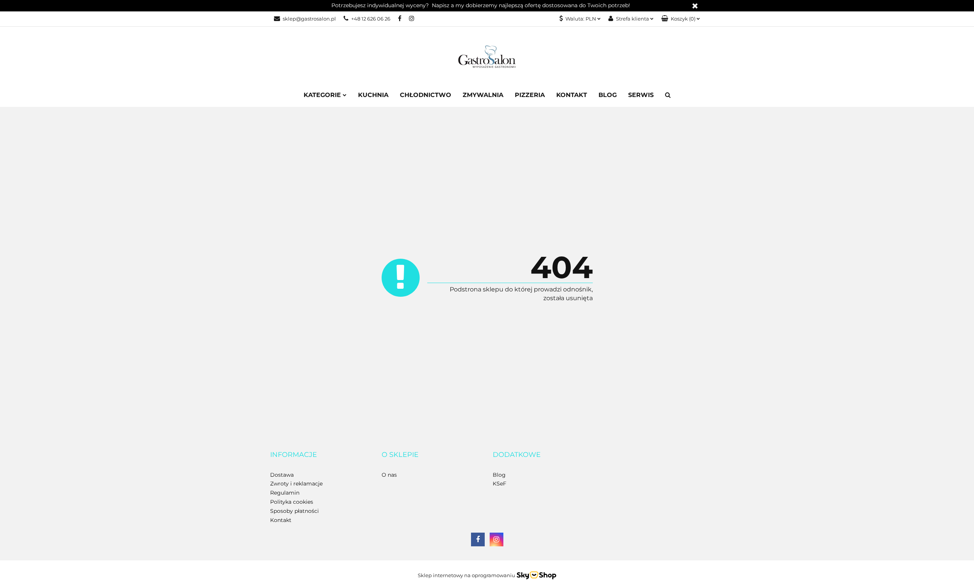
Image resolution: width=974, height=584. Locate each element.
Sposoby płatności (294, 511)
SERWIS (641, 95)
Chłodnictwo (425, 95)
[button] (680, 18)
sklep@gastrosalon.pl (309, 19)
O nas (389, 474)
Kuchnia (373, 95)
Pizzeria (530, 95)
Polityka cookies (291, 501)
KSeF (499, 483)
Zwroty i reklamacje (296, 483)
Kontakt (571, 95)
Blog (607, 95)
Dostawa (282, 474)
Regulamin (284, 492)
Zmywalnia (483, 95)
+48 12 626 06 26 (370, 19)
